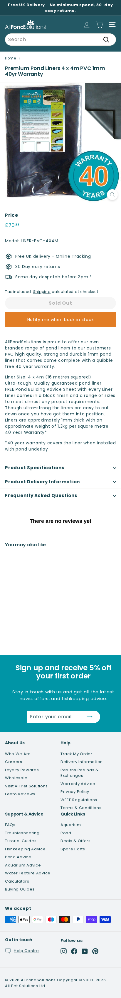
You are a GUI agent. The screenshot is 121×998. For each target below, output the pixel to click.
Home (10, 58)
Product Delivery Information (42, 482)
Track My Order (76, 754)
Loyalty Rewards (22, 770)
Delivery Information (81, 762)
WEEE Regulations (78, 800)
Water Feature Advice (28, 873)
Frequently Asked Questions (41, 495)
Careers (13, 762)
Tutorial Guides (21, 841)
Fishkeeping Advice (25, 849)
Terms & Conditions (81, 808)
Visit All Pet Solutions (26, 786)
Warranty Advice (77, 784)
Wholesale (16, 778)
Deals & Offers (75, 841)
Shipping (42, 291)
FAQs (10, 825)
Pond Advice (18, 857)
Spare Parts (72, 849)
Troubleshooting (22, 833)
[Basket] (99, 24)
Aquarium (70, 825)
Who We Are (18, 754)
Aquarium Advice (23, 865)
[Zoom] (112, 194)
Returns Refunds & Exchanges (79, 773)
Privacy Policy (74, 791)
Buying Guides (20, 889)
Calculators (17, 881)
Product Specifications (35, 468)
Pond (65, 833)
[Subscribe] (89, 717)
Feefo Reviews (20, 794)
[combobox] (60, 39)
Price (11, 215)
